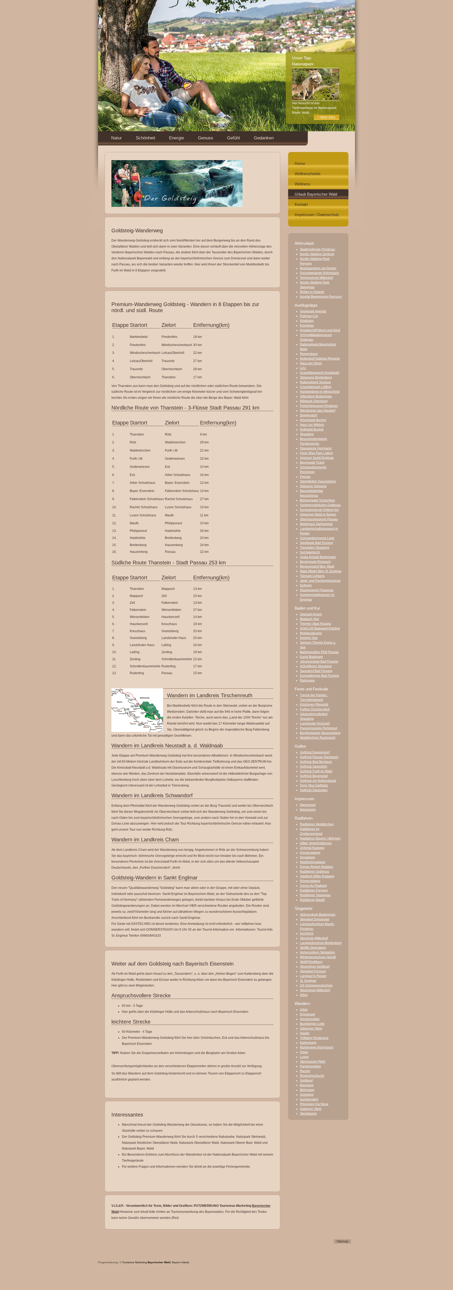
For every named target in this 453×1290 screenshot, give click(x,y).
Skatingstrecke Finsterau (317, 249)
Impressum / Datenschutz (317, 214)
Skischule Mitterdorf (314, 938)
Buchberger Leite (312, 1024)
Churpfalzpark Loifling (315, 387)
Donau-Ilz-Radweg (313, 886)
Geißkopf (306, 1080)
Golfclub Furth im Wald (316, 771)
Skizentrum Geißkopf (315, 966)
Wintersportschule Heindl (318, 957)
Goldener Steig (310, 1109)
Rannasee (307, 680)
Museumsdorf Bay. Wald (317, 566)
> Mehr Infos (326, 117)
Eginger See (309, 638)
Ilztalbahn (307, 321)
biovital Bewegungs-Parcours (321, 296)
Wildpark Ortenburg (314, 401)
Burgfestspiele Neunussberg (320, 733)
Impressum (308, 805)
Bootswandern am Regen (318, 268)
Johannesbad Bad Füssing (319, 661)
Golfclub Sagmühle (313, 766)
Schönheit (145, 137)
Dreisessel (307, 1014)
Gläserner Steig (311, 1028)
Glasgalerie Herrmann (316, 448)
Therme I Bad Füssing (315, 624)
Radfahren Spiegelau (315, 895)
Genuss (205, 137)
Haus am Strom (311, 363)
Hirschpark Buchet (313, 420)
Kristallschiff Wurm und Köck (320, 330)
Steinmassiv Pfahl (312, 1061)
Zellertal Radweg (312, 848)
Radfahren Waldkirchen (317, 824)
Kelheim (306, 585)
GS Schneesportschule (316, 985)
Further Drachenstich (315, 709)
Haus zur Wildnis (312, 425)
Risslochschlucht (312, 1076)
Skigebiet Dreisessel (314, 919)
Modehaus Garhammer (316, 524)
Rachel (305, 1071)
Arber (304, 995)
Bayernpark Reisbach (315, 562)
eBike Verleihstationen (316, 843)
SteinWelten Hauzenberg (318, 481)
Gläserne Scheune (313, 486)
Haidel (304, 1033)
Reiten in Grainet (312, 292)
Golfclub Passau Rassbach (319, 757)
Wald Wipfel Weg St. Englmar (321, 571)
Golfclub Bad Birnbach (316, 762)
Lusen (304, 1057)
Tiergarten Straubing (314, 547)
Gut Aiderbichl (310, 552)
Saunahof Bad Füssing (316, 671)
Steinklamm (308, 1113)
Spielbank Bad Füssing (316, 543)
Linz (303, 368)
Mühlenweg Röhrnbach (316, 1047)
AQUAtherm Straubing (316, 666)
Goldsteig (307, 1095)
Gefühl (233, 137)
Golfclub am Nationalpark (318, 781)
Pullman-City (309, 316)
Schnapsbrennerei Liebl (317, 538)
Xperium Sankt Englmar (317, 458)
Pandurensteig (310, 1066)
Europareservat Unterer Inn (319, 510)
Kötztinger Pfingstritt (314, 704)
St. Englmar (308, 981)
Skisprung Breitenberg (316, 377)
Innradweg (307, 857)
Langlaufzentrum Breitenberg (321, 943)
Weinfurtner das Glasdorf (317, 410)
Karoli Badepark (311, 657)
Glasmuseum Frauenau (316, 590)
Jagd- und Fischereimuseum (320, 581)
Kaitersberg (308, 1043)
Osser (304, 1052)
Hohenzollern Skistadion (317, 952)
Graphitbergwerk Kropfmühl (319, 373)
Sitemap (342, 1241)
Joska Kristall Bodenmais (318, 557)
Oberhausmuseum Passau (319, 519)
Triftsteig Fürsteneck (314, 1038)
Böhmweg (307, 1090)
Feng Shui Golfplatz (314, 785)
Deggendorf (308, 415)
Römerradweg (310, 881)
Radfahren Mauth (312, 900)
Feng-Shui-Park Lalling (316, 453)
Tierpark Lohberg (312, 576)
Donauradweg (310, 852)
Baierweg (307, 1085)
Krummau (307, 325)
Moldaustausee (311, 633)
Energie (176, 137)
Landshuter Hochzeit (315, 723)
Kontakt (301, 204)
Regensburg (309, 354)
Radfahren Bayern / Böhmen (320, 838)
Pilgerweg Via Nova (314, 1104)
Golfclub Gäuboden (314, 790)
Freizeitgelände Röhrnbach (319, 273)
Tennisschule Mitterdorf (316, 278)
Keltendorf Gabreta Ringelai (320, 358)
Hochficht (306, 933)
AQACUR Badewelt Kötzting (320, 628)
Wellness (302, 184)
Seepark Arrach (311, 614)
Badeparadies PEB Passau (319, 652)
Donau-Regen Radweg (316, 867)
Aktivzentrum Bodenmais (317, 914)
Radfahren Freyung (314, 890)
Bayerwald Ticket (312, 462)
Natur (116, 137)
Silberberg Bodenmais (316, 396)
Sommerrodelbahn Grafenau (320, 505)
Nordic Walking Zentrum (317, 254)
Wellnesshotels (308, 173)
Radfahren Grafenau (314, 871)
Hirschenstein (310, 1019)
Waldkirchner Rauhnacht (317, 738)
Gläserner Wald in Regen (318, 514)
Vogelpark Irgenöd (313, 311)
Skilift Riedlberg (311, 962)
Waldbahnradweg (312, 862)
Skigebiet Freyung (313, 971)
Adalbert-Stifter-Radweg (317, 876)
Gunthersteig (309, 1099)
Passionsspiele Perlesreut (318, 728)
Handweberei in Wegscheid (319, 392)
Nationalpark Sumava (315, 382)
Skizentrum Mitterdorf (315, 990)
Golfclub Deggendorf (315, 752)
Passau (305, 477)
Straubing (307, 434)
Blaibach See (309, 619)
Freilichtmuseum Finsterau (319, 406)
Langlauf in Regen (313, 976)
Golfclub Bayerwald (314, 776)
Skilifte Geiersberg (313, 948)
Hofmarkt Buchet (311, 429)
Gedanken (264, 137)
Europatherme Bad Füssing (319, 676)
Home (300, 163)
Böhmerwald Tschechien (317, 500)
